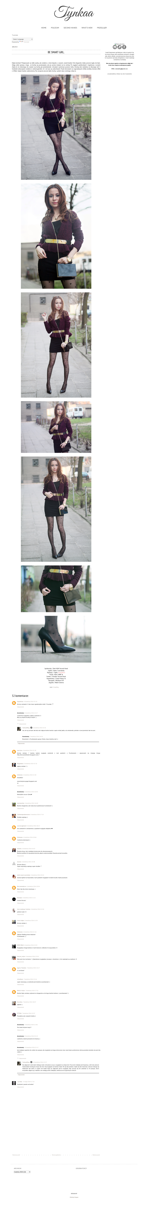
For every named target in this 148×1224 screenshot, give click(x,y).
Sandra (19, 848)
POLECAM (55, 27)
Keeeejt (19, 897)
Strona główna (56, 1155)
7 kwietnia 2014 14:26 (36, 736)
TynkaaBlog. (26, 728)
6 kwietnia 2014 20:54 (33, 886)
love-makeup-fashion (23, 909)
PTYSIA (19, 1013)
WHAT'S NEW (87, 27)
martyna (19, 750)
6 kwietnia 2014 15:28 (29, 750)
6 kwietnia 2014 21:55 (31, 920)
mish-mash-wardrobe (23, 875)
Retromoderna (21, 886)
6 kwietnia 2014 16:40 (31, 803)
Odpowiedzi (22, 724)
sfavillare (20, 979)
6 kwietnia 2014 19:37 (28, 848)
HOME (43, 27)
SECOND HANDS (70, 27)
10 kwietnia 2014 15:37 (40, 1062)
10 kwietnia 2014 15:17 (31, 1047)
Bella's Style (21, 990)
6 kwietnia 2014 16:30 (31, 792)
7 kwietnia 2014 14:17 (33, 968)
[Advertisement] (56, 1136)
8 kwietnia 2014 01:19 (31, 1036)
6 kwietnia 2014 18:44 (29, 837)
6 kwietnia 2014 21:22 (29, 897)
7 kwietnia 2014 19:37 (28, 1013)
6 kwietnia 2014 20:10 (37, 875)
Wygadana (20, 763)
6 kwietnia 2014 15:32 (30, 763)
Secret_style (21, 956)
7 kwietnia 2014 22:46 (31, 1024)
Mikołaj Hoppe (74, 1197)
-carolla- (20, 1081)
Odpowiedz (20, 707)
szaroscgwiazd (21, 826)
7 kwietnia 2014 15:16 (30, 979)
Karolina (19, 1002)
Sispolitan (20, 701)
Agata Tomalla (21, 968)
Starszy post (96, 1155)
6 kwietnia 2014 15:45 (29, 775)
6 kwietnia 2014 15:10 (30, 701)
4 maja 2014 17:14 (28, 1081)
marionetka (20, 803)
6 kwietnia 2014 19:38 (28, 862)
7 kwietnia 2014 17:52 (31, 990)
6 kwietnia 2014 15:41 (39, 728)
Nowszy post (16, 1155)
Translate (26, 42)
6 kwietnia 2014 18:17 (33, 826)
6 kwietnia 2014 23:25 (30, 945)
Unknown (20, 775)
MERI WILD (20, 945)
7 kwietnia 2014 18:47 (29, 1002)
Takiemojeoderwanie (23, 814)
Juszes (19, 862)
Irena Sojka (20, 920)
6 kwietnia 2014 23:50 (32, 956)
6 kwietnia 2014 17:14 (37, 814)
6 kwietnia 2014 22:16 (29, 932)
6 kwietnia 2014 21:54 (37, 909)
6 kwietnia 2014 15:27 (31, 713)
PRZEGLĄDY (102, 27)
